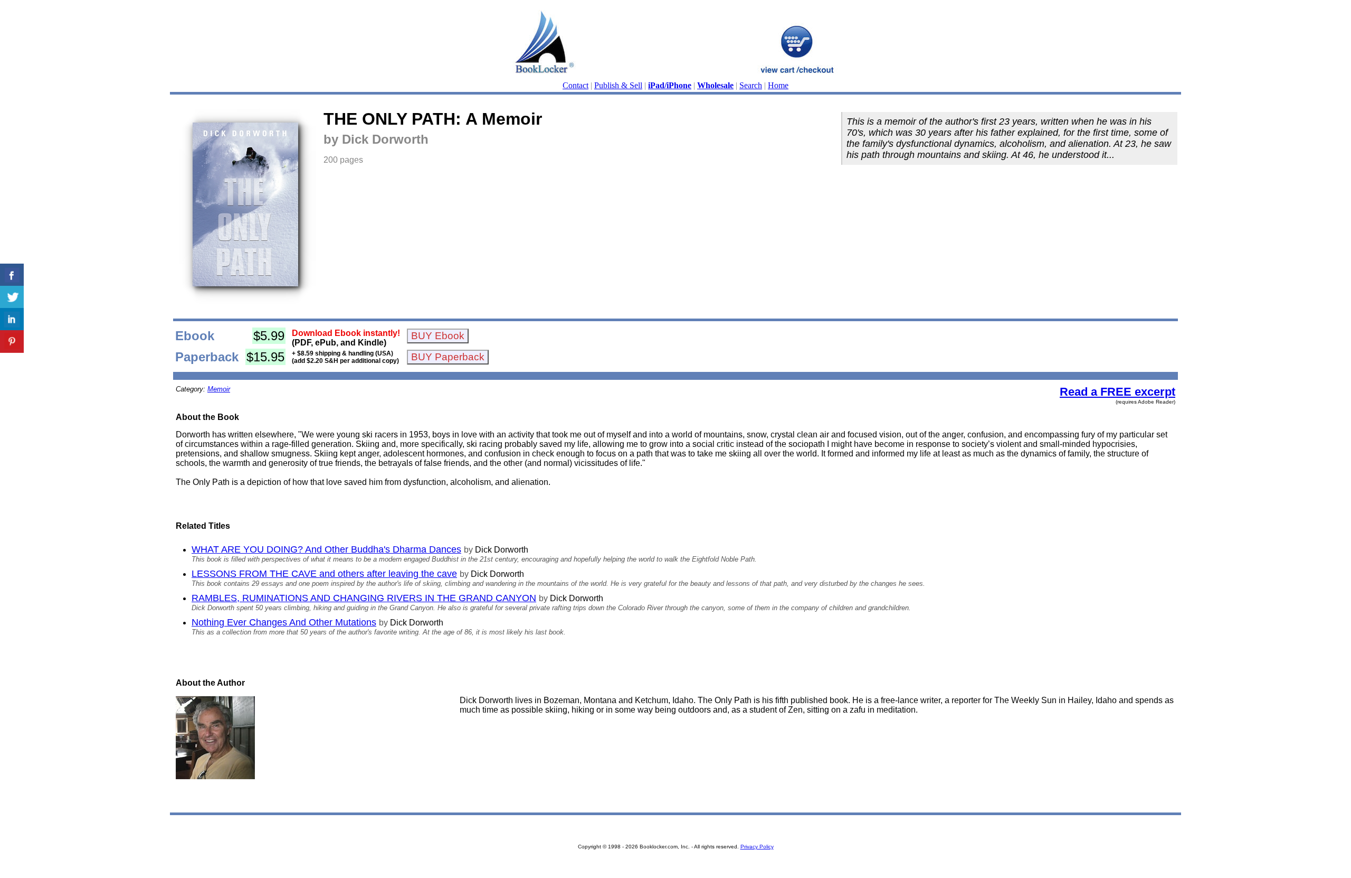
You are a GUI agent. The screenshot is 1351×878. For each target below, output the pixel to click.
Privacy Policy (757, 846)
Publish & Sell (618, 85)
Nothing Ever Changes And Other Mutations (284, 622)
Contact (575, 85)
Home (778, 85)
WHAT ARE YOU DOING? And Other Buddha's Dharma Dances (326, 549)
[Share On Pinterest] (12, 341)
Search (750, 85)
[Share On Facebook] (12, 275)
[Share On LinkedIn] (12, 319)
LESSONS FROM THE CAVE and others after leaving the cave (324, 573)
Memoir (218, 389)
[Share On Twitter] (12, 297)
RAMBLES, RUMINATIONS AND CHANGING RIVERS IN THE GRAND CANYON (364, 598)
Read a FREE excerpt (1117, 391)
